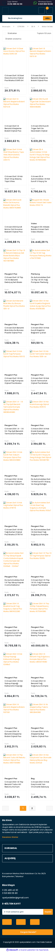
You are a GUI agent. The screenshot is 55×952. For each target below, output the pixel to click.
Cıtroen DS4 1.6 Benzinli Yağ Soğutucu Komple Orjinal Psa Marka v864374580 (39, 683)
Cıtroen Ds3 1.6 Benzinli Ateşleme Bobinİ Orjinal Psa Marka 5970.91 (13, 128)
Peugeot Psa (11, 274)
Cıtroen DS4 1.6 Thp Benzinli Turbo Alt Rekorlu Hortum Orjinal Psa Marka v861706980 (14, 784)
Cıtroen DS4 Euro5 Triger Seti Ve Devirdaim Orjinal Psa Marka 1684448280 (40, 128)
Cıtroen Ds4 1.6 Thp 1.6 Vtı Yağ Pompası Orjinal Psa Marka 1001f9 (40, 582)
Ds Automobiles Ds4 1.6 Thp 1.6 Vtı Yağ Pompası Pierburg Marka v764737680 (40, 279)
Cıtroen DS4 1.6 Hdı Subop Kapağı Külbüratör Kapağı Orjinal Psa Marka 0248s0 (14, 683)
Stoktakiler (12, 33)
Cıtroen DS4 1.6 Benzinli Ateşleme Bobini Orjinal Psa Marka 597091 (13, 734)
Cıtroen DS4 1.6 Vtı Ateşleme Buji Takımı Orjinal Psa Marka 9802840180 (40, 734)
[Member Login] (41, 10)
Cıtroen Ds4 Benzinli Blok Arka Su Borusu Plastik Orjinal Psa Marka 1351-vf (14, 330)
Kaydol (48, 912)
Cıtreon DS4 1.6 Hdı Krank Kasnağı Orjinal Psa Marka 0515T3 (40, 431)
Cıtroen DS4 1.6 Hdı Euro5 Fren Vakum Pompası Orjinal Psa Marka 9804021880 (14, 481)
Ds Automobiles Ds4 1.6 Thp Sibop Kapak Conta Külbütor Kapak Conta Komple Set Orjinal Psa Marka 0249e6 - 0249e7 (14, 582)
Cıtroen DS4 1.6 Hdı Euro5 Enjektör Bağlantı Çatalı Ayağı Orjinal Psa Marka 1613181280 (40, 330)
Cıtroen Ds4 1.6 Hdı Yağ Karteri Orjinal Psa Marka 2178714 (14, 532)
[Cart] (49, 10)
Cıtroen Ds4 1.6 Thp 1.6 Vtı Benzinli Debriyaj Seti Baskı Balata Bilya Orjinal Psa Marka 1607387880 (14, 279)
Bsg (33, 778)
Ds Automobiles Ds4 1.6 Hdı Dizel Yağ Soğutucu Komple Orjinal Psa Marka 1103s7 (40, 532)
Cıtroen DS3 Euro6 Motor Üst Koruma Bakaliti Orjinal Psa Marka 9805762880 (14, 229)
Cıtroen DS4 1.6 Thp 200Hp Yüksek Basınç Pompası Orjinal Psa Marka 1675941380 (40, 633)
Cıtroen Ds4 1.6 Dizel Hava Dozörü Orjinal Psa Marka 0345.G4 (14, 78)
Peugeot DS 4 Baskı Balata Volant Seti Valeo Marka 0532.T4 (40, 229)
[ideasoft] (12, 950)
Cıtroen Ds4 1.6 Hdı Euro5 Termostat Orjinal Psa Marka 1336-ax (40, 380)
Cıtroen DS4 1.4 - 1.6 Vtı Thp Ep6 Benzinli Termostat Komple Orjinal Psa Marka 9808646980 (14, 431)
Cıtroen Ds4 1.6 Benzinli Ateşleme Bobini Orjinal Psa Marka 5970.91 (39, 78)
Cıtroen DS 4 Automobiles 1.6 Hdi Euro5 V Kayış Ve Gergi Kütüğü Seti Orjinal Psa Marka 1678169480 (40, 179)
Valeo (34, 223)
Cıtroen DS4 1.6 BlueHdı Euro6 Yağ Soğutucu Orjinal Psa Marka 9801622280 (13, 633)
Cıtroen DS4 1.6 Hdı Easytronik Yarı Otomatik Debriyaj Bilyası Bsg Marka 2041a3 (40, 784)
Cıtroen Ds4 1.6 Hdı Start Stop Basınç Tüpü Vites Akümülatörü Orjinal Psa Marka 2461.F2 (14, 179)
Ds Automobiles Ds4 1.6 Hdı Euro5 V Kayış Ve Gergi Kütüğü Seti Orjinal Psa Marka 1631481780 (40, 481)
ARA (47, 18)
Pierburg (35, 274)
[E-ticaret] (27, 950)
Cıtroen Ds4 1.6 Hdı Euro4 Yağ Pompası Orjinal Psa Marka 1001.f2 (14, 380)
